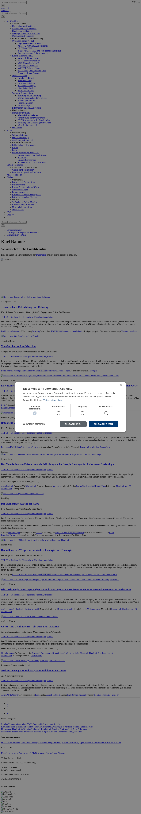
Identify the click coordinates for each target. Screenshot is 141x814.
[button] (34, 424)
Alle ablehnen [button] (73, 424)
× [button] (121, 385)
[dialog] (70, 407)
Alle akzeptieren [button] (103, 424)
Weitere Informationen (53, 400)
